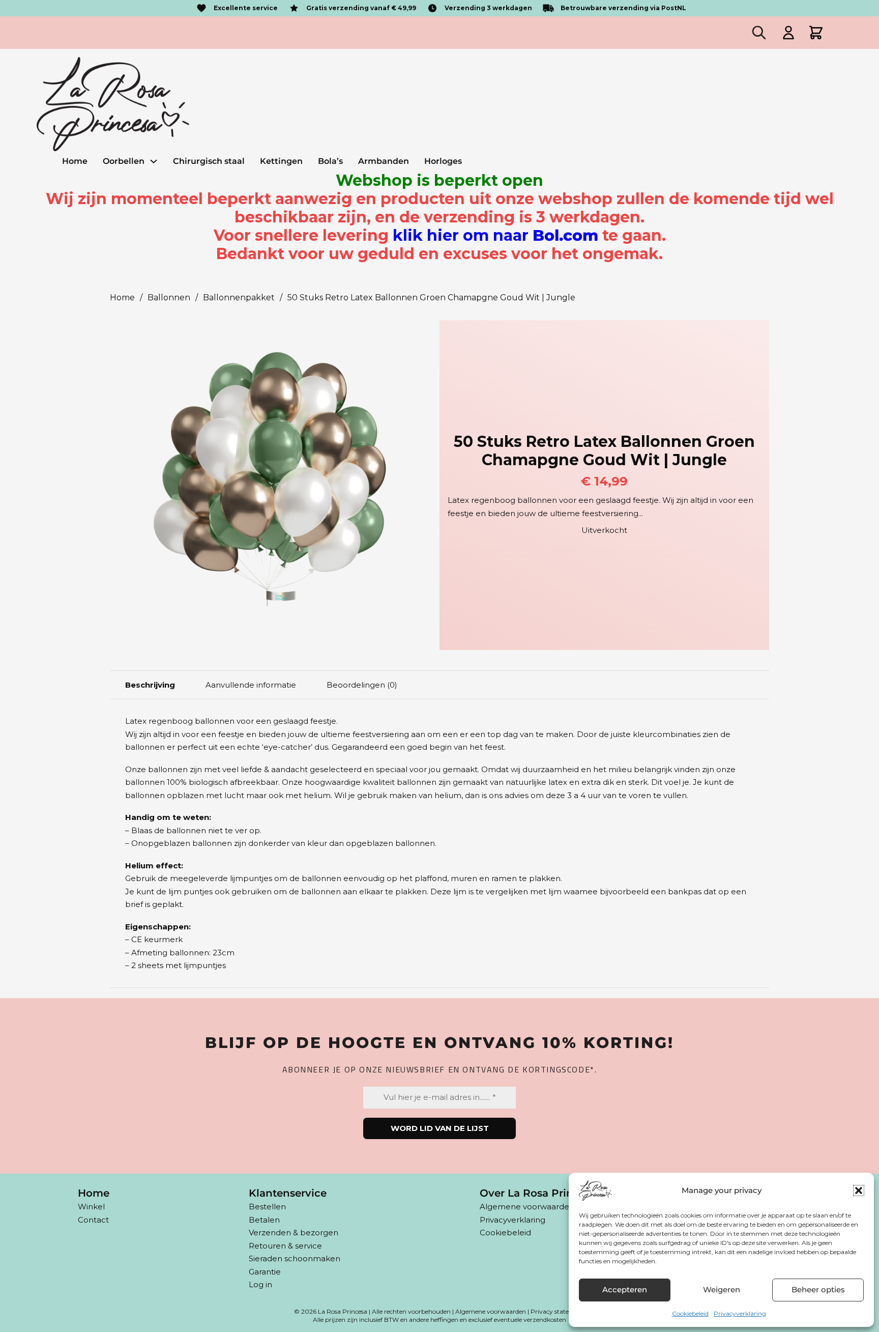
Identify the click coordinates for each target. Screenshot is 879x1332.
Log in (260, 1284)
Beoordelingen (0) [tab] (362, 685)
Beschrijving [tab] (150, 685)
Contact (93, 1220)
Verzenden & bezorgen (293, 1232)
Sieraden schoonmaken (294, 1258)
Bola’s (330, 161)
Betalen (264, 1220)
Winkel (91, 1206)
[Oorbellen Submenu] (154, 161)
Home (74, 161)
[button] (859, 1190)
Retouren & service (285, 1246)
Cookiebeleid (690, 1313)
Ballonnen (169, 297)
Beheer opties (818, 1289)
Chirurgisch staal (209, 161)
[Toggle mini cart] (816, 32)
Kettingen (281, 161)
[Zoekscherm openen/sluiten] (759, 32)
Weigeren (721, 1289)
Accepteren (624, 1289)
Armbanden (383, 161)
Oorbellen (123, 161)
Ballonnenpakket (239, 297)
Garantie (265, 1272)
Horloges (443, 161)
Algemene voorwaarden (527, 1206)
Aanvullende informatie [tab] (251, 685)
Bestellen (267, 1206)
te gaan (527, 235)
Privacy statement (558, 1311)
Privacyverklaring (740, 1313)
